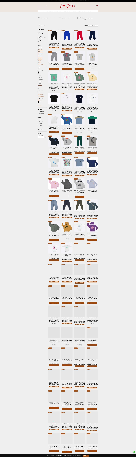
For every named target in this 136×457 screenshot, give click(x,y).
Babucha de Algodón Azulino (67, 42)
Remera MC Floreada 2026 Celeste (67, 169)
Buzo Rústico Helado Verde (79, 83)
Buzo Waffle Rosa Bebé (54, 190)
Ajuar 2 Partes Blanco (54, 317)
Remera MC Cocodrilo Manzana (79, 403)
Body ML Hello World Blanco (67, 255)
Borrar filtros (41, 64)
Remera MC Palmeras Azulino (92, 403)
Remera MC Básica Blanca (54, 126)
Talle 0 (39, 60)
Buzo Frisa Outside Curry (67, 233)
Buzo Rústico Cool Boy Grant (54, 148)
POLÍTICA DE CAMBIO (76, 11)
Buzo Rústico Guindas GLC (79, 423)
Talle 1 (39, 62)
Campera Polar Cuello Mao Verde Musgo (79, 276)
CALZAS (39, 41)
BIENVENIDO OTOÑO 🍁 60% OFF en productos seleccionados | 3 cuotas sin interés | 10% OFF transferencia (68, 0)
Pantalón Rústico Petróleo (79, 147)
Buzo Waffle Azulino (92, 168)
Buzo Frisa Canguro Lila (92, 190)
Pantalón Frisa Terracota (54, 359)
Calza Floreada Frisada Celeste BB (79, 318)
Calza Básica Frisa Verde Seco (79, 212)
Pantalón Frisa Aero (54, 211)
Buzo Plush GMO (54, 297)
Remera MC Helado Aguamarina (54, 84)
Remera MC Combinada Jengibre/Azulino (79, 127)
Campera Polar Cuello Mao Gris (54, 234)
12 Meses (40, 49)
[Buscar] (46, 6)
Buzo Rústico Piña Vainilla (92, 83)
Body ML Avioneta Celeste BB (79, 254)
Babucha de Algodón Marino (92, 42)
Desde (39, 135)
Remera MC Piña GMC (92, 63)
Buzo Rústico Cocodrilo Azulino (67, 381)
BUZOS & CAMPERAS (42, 37)
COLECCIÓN (45, 11)
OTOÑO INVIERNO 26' (53, 11)
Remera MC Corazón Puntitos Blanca (92, 105)
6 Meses (39, 56)
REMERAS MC (40, 33)
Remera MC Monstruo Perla (79, 63)
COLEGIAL (66, 11)
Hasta (42, 135)
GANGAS (61, 11)
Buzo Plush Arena (79, 297)
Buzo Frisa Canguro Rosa (79, 339)
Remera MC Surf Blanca (66, 104)
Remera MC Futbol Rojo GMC (54, 445)
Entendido (85, 455)
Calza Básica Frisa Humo (66, 211)
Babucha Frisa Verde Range (92, 317)
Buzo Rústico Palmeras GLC (67, 423)
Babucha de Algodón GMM (54, 63)
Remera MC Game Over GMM (67, 63)
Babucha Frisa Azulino (54, 339)
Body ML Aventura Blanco (79, 233)
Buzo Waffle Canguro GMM (67, 190)
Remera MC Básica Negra (54, 104)
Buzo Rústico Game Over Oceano (66, 127)
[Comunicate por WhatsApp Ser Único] (134, 452)
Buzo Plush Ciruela (92, 297)
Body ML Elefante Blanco (54, 254)
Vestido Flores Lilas (79, 445)
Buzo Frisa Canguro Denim (92, 339)
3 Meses (39, 53)
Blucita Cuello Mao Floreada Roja (67, 446)
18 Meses (40, 51)
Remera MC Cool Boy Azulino (79, 169)
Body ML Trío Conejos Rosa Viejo (92, 255)
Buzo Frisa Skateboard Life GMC (79, 191)
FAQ (70, 11)
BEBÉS (39, 32)
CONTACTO (90, 11)
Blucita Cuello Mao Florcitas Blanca (67, 403)
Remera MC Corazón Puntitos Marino (79, 105)
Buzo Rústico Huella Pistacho (67, 148)
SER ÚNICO (84, 11)
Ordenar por (86, 25)
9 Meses (39, 58)
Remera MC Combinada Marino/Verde (92, 127)
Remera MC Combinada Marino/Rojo (92, 381)
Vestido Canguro (54, 423)
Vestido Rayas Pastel (92, 445)
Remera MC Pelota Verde (54, 402)
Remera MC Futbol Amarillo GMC (92, 424)
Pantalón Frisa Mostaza (66, 317)
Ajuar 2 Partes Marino (67, 339)
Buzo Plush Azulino (67, 297)
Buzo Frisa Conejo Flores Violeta (92, 234)
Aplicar (45, 137)
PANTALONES (40, 40)
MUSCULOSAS (40, 36)
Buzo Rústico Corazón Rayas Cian (92, 360)
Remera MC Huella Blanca (54, 168)
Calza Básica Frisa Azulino (67, 359)
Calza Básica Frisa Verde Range (79, 360)
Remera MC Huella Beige (92, 147)
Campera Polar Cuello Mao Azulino (92, 212)
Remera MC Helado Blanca (67, 83)
